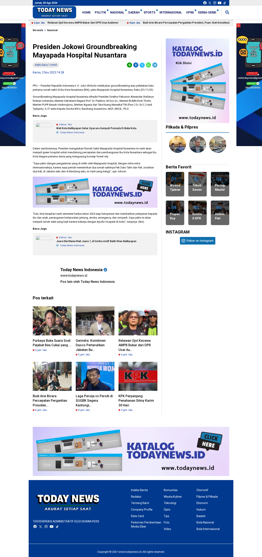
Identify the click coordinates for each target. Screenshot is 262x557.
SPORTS (149, 12)
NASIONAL (117, 12)
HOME (86, 12)
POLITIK (100, 12)
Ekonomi (202, 503)
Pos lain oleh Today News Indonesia (87, 282)
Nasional (52, 30)
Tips (166, 516)
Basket (201, 516)
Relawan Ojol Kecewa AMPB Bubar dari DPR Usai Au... (135, 345)
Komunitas (171, 490)
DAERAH (134, 12)
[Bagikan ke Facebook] (136, 65)
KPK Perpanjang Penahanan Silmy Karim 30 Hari (136, 400)
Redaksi (136, 496)
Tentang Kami (140, 503)
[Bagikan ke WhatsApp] (148, 65)
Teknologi (170, 503)
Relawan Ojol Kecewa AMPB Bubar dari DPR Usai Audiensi (66, 22)
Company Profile (141, 509)
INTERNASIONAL (170, 12)
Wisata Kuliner (173, 496)
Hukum (201, 509)
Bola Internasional (208, 529)
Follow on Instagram (199, 240)
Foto (166, 522)
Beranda (38, 30)
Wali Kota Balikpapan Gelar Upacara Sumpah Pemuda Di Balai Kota (96, 128)
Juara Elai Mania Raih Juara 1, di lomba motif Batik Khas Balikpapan (96, 241)
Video (167, 529)
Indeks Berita (139, 490)
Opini (167, 509)
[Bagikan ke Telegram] (154, 65)
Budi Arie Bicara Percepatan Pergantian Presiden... (50, 400)
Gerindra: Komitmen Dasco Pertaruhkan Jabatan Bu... (91, 345)
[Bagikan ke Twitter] (142, 65)
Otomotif (202, 490)
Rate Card (137, 516)
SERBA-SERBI (207, 12)
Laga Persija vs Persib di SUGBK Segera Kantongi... (94, 400)
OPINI (190, 12)
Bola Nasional (205, 522)
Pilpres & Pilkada (207, 496)
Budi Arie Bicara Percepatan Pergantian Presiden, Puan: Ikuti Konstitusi (169, 22)
